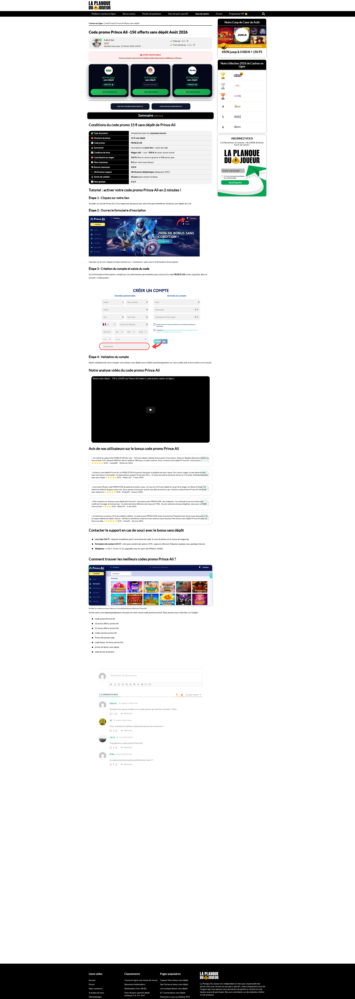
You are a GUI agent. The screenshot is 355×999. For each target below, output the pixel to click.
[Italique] (115, 684)
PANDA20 (192, 85)
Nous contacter (96, 988)
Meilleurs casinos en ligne (104, 13)
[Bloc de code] (138, 684)
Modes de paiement (151, 13)
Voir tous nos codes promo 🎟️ (171, 106)
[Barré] (123, 684)
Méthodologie (95, 997)
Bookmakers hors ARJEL (135, 988)
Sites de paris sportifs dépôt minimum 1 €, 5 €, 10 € (137, 994)
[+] (149, 684)
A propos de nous (96, 993)
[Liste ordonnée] (127, 684)
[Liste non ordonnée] (130, 684)
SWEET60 (108, 85)
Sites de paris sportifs (178, 13)
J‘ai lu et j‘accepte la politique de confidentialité (234, 177)
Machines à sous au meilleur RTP (175, 997)
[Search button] (263, 14)
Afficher (158, 116)
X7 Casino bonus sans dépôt (172, 993)
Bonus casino (129, 13)
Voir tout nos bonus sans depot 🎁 (130, 106)
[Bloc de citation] (134, 684)
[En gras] (111, 684)
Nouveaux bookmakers (134, 984)
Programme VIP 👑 (238, 13)
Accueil (92, 980)
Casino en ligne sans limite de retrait (141, 980)
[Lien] (142, 684)
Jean (106, 43)
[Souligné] (119, 684)
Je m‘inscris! (235, 182)
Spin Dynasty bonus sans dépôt (174, 984)
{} (146, 684)
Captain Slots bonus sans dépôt (174, 980)
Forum (219, 13)
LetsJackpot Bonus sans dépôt (174, 988)
